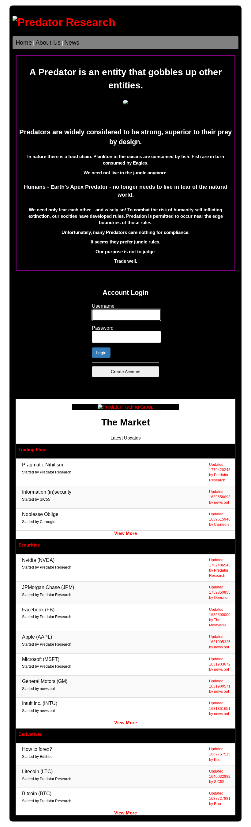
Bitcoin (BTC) (36, 793)
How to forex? (37, 749)
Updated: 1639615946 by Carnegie (219, 519)
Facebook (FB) (38, 609)
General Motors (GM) (44, 681)
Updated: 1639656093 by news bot (219, 497)
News (71, 42)
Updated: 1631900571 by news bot (219, 686)
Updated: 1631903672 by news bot (219, 664)
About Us (48, 42)
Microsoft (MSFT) (40, 659)
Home (24, 42)
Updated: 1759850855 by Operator (219, 592)
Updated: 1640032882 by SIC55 (219, 776)
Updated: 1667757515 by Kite (219, 754)
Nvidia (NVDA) (38, 560)
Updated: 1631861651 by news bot (219, 708)
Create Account (125, 371)
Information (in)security (46, 492)
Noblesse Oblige (40, 514)
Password (103, 328)
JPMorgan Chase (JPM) (48, 587)
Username (103, 306)
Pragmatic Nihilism (42, 464)
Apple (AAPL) (37, 637)
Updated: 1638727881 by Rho (219, 798)
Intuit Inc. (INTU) (39, 703)
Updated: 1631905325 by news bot (219, 642)
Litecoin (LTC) (37, 771)
